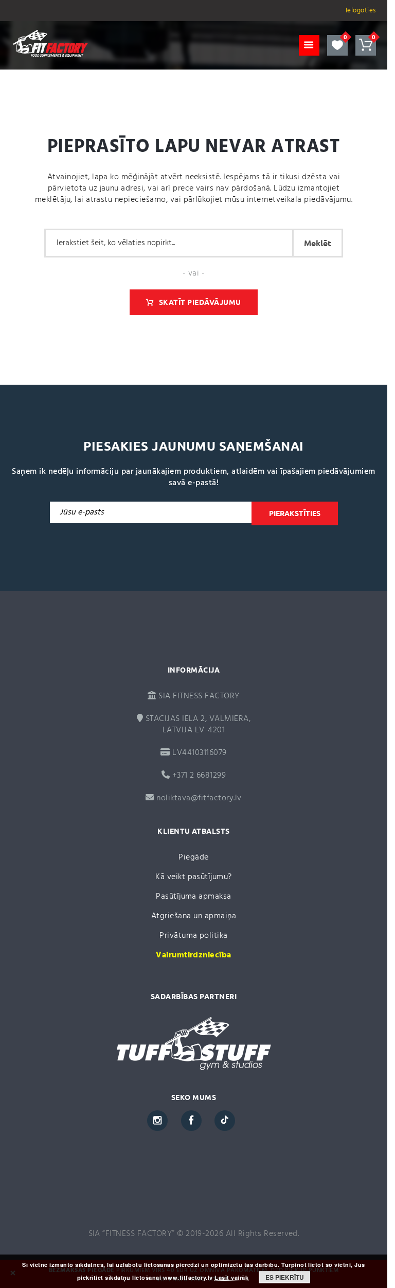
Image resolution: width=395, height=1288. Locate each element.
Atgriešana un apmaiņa (193, 916)
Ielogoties (361, 10)
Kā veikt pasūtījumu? (193, 877)
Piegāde (193, 857)
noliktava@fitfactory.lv (198, 798)
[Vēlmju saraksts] (337, 45)
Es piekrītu (284, 1277)
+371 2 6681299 (198, 775)
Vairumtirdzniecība (193, 955)
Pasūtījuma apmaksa (193, 896)
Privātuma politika (193, 935)
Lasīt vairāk (231, 1278)
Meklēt (317, 243)
